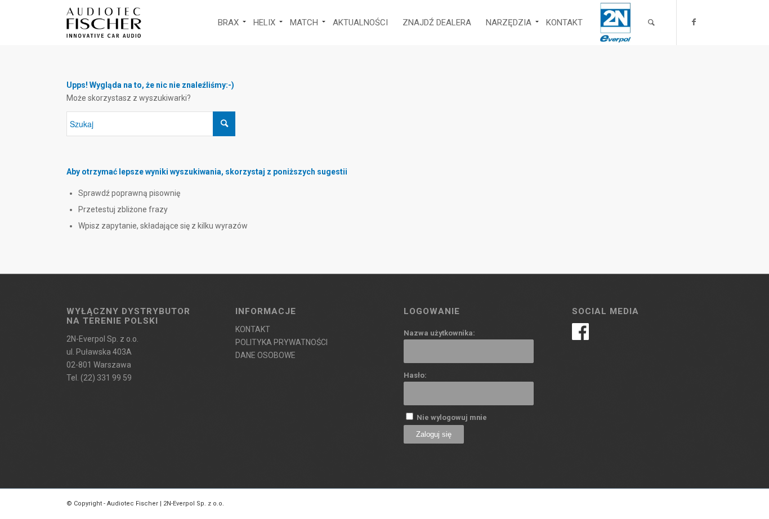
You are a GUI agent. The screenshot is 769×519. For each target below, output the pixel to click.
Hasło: (415, 375)
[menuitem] (228, 22)
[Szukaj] (651, 22)
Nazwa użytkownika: (439, 333)
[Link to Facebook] (694, 22)
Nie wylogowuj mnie (452, 417)
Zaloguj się (433, 434)
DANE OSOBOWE (265, 355)
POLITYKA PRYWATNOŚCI (281, 342)
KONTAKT (252, 329)
